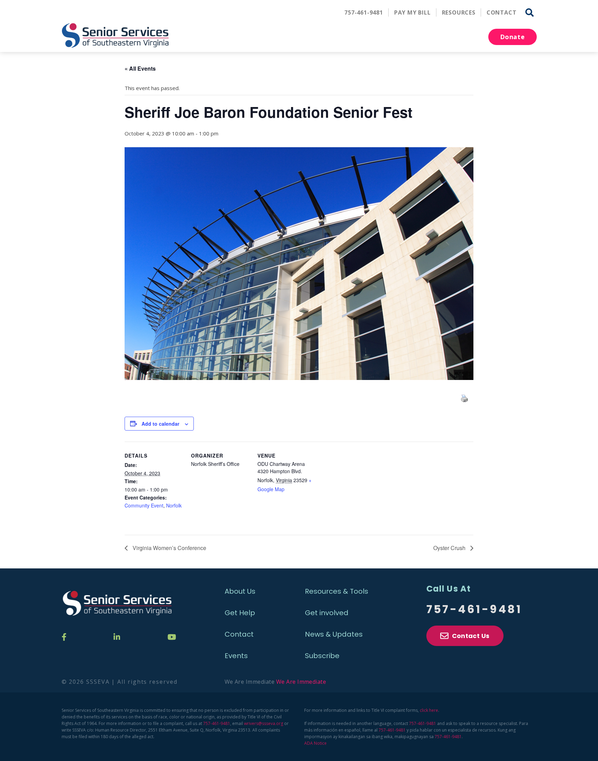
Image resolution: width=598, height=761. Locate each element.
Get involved (326, 613)
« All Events (140, 68)
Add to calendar (160, 423)
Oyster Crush (450, 548)
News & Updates (334, 634)
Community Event (144, 505)
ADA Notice (315, 743)
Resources (458, 12)
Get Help (240, 613)
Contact (502, 12)
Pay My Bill (412, 12)
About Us (240, 591)
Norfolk (174, 505)
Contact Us (471, 635)
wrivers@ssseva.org (263, 723)
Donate (512, 37)
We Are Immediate (301, 681)
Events (236, 656)
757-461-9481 (363, 12)
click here (429, 710)
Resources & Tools (336, 591)
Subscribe (322, 656)
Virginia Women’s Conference (168, 548)
